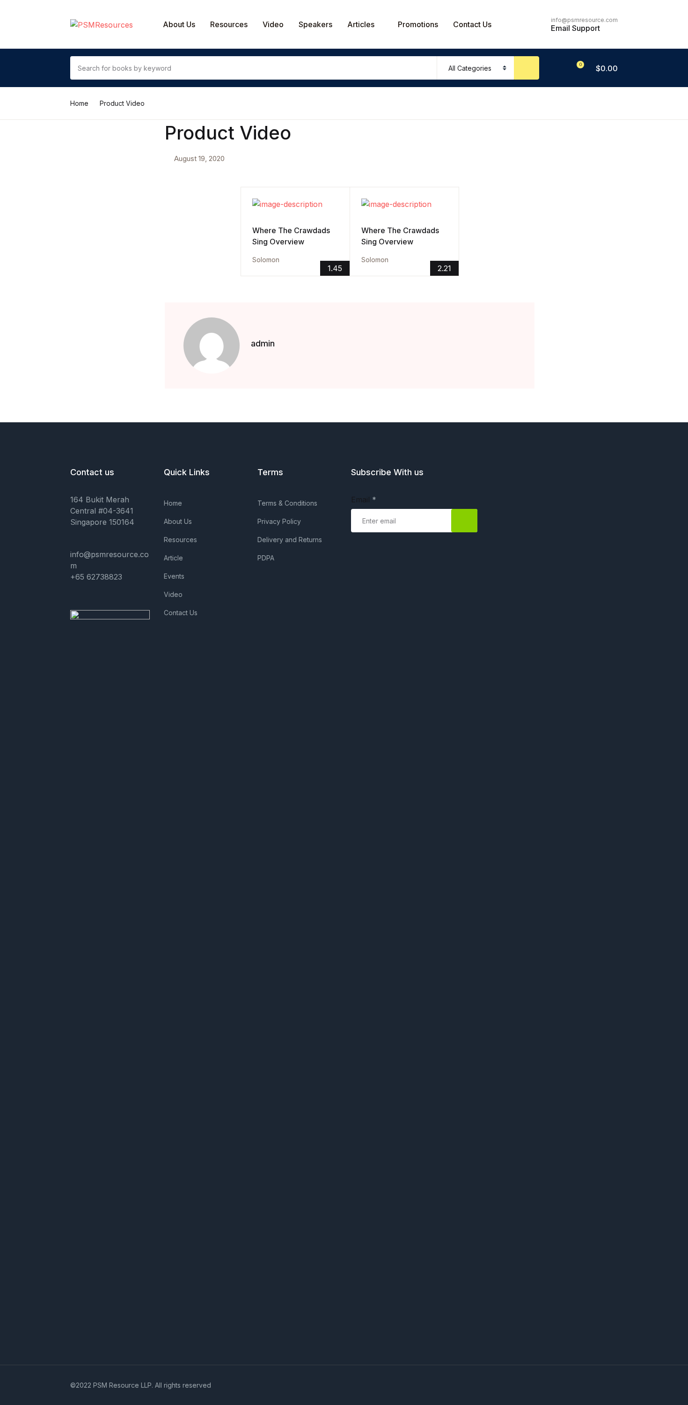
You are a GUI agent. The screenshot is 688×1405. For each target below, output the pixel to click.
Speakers (315, 24)
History (27, 251)
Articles (360, 24)
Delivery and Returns (289, 540)
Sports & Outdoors (47, 300)
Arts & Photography (49, 81)
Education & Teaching (52, 202)
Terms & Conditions (287, 503)
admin (263, 343)
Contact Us (34, 56)
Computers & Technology (59, 154)
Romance (31, 275)
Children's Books (44, 129)
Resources (229, 24)
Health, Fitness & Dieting (57, 227)
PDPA (265, 558)
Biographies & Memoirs (55, 105)
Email (363, 499)
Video (273, 24)
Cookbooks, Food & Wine (59, 178)
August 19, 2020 (199, 158)
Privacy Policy (279, 521)
